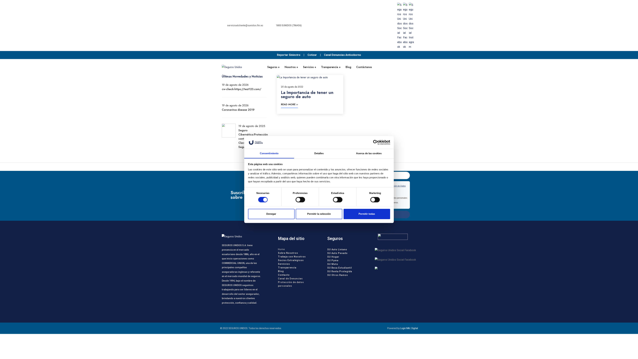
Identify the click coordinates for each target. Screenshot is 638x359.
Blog (348, 67)
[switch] (300, 199)
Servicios (308, 67)
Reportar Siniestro (288, 55)
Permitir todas (367, 213)
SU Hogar (333, 256)
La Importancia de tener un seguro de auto (307, 94)
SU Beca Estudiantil (339, 267)
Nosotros (290, 67)
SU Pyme (332, 260)
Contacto (284, 275)
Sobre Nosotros (288, 253)
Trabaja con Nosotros (292, 256)
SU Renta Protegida (339, 271)
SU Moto (332, 264)
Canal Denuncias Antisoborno (342, 55)
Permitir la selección (319, 213)
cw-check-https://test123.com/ (241, 89)
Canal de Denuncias (290, 278)
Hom (280, 249)
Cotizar (312, 55)
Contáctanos (364, 67)
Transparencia (329, 67)
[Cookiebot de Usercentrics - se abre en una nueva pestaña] (375, 142)
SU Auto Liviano (337, 249)
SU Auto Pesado (337, 253)
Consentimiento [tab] (269, 153)
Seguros (272, 67)
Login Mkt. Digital (409, 328)
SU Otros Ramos (337, 275)
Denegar (271, 213)
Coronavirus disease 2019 (238, 110)
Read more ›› (289, 104)
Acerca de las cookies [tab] (369, 153)
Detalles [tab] (319, 153)
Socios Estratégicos (291, 260)
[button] (243, 25)
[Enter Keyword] (414, 67)
